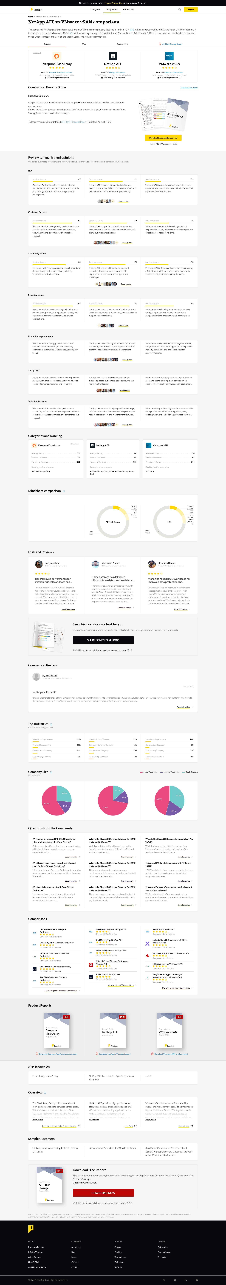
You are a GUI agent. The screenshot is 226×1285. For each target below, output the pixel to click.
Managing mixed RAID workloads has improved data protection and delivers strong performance (169, 580)
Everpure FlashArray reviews (60, 72)
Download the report (189, 87)
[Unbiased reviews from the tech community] (37, 9)
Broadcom (184, 1125)
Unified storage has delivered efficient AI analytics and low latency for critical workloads (113, 578)
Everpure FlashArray (56, 64)
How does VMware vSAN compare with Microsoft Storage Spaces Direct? (168, 888)
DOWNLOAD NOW (103, 1192)
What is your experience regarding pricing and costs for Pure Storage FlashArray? (54, 864)
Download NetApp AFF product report (114, 1054)
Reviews (47, 44)
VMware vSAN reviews (173, 72)
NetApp (129, 1125)
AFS (132, 29)
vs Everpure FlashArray (53, 930)
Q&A (84, 44)
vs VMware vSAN (163, 929)
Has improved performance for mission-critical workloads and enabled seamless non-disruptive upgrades (54, 580)
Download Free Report (89, 1170)
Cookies (118, 1252)
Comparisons (122, 44)
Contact (75, 1267)
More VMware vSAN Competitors (176, 988)
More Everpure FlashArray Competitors (61, 990)
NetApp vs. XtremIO (44, 692)
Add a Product (34, 1257)
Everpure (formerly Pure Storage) (59, 1125)
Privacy (118, 1247)
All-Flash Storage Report (172, 44)
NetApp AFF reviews (117, 72)
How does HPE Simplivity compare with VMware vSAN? (168, 864)
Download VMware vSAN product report (171, 1054)
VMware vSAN (169, 64)
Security (118, 1267)
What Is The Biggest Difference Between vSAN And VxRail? (169, 840)
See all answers (71, 857)
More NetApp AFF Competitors (121, 985)
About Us (75, 1247)
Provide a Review (36, 1247)
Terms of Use (120, 1257)
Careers (74, 1262)
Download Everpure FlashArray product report (58, 1054)
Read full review (68, 609)
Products (162, 1257)
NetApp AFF (113, 64)
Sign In (191, 9)
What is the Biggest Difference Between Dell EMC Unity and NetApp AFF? (112, 840)
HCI (70, 33)
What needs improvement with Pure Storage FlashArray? (53, 888)
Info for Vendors (35, 1252)
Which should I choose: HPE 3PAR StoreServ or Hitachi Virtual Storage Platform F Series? (54, 840)
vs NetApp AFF (111, 929)
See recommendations (103, 640)
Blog (73, 1252)
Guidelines (119, 1262)
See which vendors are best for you (98, 624)
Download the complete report (161, 138)
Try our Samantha (113, 3)
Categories (163, 1247)
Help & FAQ (33, 1262)
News (74, 1257)
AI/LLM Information (37, 1267)
